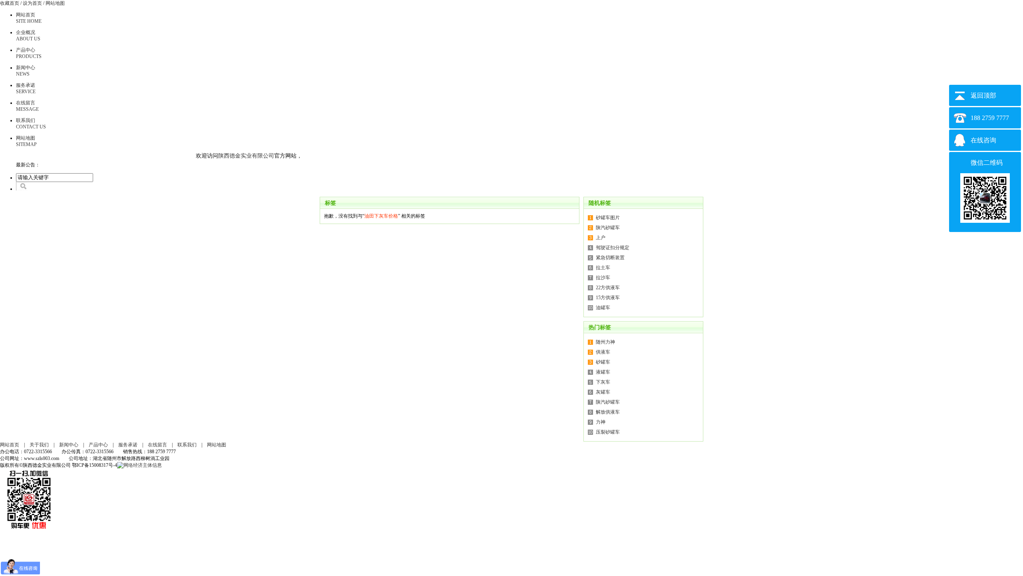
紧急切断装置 (610, 257)
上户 (600, 237)
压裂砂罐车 (608, 432)
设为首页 (32, 3)
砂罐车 (603, 362)
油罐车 (603, 307)
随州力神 (605, 342)
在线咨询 (983, 140)
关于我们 (39, 445)
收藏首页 (9, 3)
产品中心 (98, 445)
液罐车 (603, 372)
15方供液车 (608, 297)
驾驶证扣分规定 (612, 247)
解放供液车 (608, 412)
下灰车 (603, 382)
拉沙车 (603, 277)
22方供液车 (608, 287)
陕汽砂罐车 (608, 227)
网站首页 (9, 445)
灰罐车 (603, 392)
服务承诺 (127, 445)
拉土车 (603, 267)
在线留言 (157, 445)
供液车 (603, 352)
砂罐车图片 (608, 217)
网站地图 (55, 3)
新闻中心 (68, 445)
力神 (600, 422)
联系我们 (187, 445)
